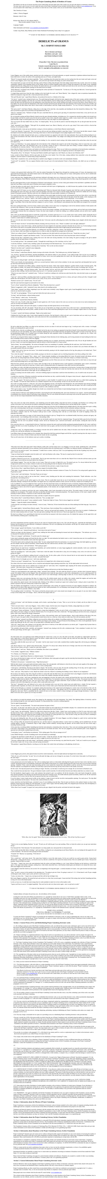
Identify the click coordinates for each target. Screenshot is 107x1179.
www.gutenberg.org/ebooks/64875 (39, 28)
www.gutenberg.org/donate (35, 1144)
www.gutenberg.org (86, 6)
